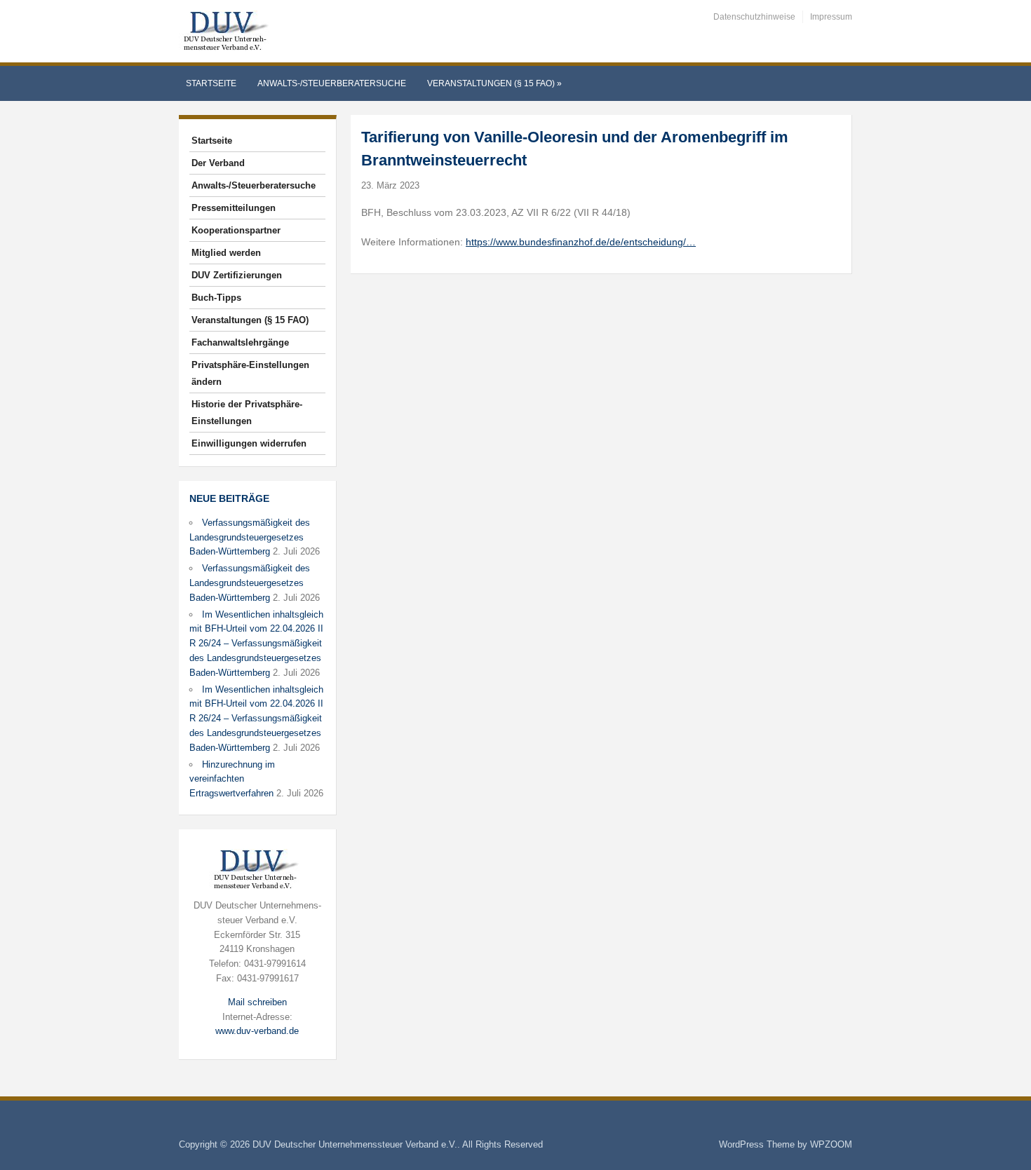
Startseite (211, 83)
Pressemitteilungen (233, 208)
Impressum (831, 17)
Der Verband (218, 163)
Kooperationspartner (236, 230)
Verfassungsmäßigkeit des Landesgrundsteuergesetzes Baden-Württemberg (249, 537)
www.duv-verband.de (257, 1031)
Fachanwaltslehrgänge (240, 342)
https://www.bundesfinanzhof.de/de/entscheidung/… (581, 241)
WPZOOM (831, 1144)
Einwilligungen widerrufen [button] (248, 443)
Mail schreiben (257, 1002)
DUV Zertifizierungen (236, 275)
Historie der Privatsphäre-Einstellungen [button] (246, 412)
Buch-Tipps (216, 297)
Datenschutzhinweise (754, 17)
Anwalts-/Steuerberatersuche (331, 83)
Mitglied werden (226, 252)
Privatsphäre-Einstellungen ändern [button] (250, 373)
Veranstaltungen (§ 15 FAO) (494, 83)
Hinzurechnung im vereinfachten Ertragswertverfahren (232, 779)
